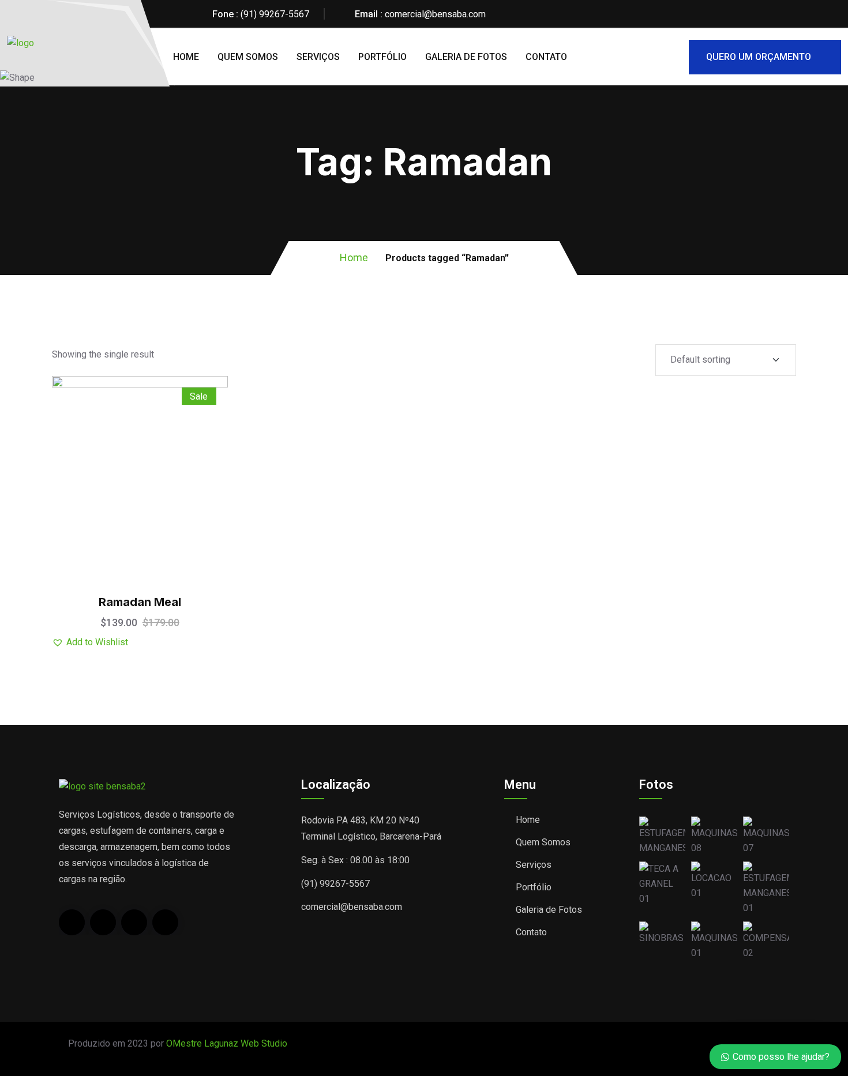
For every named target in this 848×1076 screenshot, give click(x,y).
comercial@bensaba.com (435, 14)
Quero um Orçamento (758, 56)
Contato (546, 56)
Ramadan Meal (140, 602)
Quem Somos (247, 56)
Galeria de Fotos (466, 56)
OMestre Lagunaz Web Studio (226, 1043)
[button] (168, 436)
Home (186, 56)
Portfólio (382, 56)
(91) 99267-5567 (275, 14)
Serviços (318, 56)
